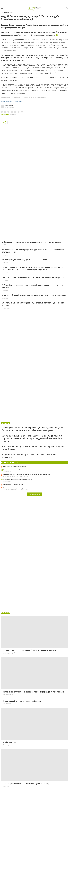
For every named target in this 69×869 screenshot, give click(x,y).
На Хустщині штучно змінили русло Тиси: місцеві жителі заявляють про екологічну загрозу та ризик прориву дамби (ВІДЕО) (33, 268)
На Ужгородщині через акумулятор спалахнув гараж (24, 260)
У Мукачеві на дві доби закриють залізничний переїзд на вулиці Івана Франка (33, 448)
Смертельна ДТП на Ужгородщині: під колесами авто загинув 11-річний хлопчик (33, 304)
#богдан (3, 101)
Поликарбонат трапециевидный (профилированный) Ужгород (29, 650)
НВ (57, 35)
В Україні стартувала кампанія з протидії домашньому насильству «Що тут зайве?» (34, 286)
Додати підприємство (34, 494)
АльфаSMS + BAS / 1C (12, 742)
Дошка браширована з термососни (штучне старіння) (26, 783)
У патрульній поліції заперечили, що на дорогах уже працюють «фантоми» (34, 295)
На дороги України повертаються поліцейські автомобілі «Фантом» (29, 456)
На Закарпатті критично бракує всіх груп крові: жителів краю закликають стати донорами (34, 250)
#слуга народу (10, 101)
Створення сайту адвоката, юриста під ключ (22, 701)
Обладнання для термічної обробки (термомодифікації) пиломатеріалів (33, 692)
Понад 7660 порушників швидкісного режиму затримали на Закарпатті (33, 277)
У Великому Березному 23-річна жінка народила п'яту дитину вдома (31, 242)
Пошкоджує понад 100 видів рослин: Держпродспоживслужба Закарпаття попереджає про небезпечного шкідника (32, 429)
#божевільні (18, 101)
